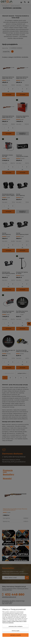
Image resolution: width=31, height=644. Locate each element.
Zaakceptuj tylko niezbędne (15, 626)
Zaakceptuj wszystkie (15, 635)
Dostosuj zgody (15, 630)
